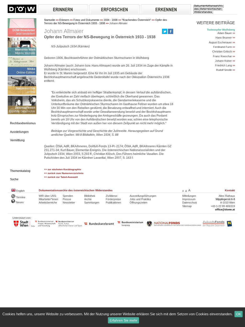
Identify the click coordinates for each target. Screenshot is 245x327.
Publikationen (113, 202)
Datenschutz (189, 202)
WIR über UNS (47, 195)
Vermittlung (17, 140)
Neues (19, 202)
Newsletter (69, 202)
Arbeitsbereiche (48, 202)
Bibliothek (89, 195)
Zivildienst (111, 195)
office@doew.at (225, 209)
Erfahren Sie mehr (123, 320)
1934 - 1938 (110, 19)
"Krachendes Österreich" (136, 19)
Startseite (49, 19)
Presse (67, 199)
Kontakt (230, 190)
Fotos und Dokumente (86, 19)
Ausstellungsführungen (143, 195)
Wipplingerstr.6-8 (225, 199)
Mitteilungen (189, 195)
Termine (20, 197)
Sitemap (187, 206)
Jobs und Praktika (140, 199)
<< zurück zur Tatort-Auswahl (61, 177)
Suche (14, 179)
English (20, 190)
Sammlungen (91, 202)
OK (238, 314)
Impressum (188, 199)
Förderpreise (113, 199)
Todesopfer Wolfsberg (221, 29)
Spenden (68, 195)
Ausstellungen (19, 132)
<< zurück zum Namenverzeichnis (64, 173)
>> (234, 33)
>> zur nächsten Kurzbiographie (62, 169)
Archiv (88, 199)
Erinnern (64, 19)
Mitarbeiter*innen (48, 199)
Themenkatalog (20, 171)
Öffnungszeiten (138, 202)
